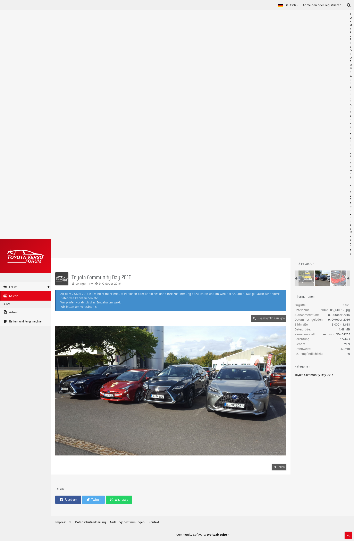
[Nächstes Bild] (280, 391)
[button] (288, 5)
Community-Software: (202, 534)
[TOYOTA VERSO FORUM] (25, 256)
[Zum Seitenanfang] (348, 535)
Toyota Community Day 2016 (314, 375)
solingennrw (84, 283)
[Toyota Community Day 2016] (306, 278)
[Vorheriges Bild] (61, 391)
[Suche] (348, 5)
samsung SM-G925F (336, 334)
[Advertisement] (203, 134)
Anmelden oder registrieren (322, 5)
